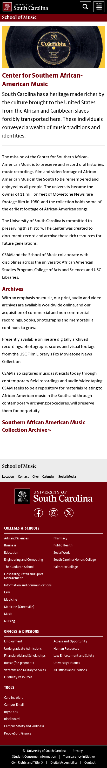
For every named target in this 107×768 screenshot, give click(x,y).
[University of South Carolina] (53, 496)
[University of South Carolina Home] (24, 6)
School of (19, 17)
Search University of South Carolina (85, 6)
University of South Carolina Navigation (98, 6)
